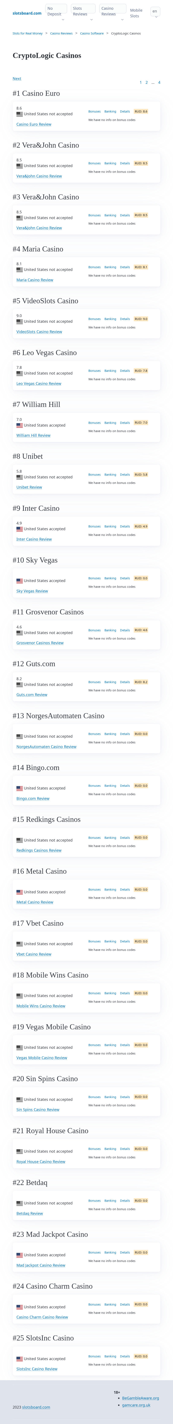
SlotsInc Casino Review (36, 1368)
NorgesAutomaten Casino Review (46, 746)
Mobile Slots (136, 13)
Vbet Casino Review (33, 954)
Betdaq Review (29, 1213)
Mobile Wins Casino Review (40, 1005)
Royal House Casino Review (40, 1161)
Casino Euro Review (33, 124)
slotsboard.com (36, 1407)
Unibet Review (29, 487)
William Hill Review (33, 435)
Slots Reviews (80, 11)
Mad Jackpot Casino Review (40, 1265)
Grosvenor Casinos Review (40, 642)
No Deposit (54, 11)
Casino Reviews (108, 11)
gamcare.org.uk (136, 1405)
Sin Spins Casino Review (37, 1109)
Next (17, 78)
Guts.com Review (31, 694)
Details (125, 111)
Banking (110, 111)
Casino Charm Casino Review (42, 1317)
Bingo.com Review (32, 798)
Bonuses (94, 111)
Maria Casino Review (34, 279)
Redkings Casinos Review (38, 850)
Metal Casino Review (34, 902)
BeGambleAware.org (140, 1398)
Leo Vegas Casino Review (38, 383)
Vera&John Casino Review (39, 176)
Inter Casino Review (34, 539)
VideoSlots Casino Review (39, 331)
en (155, 11)
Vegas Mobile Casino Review (41, 1057)
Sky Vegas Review (32, 590)
